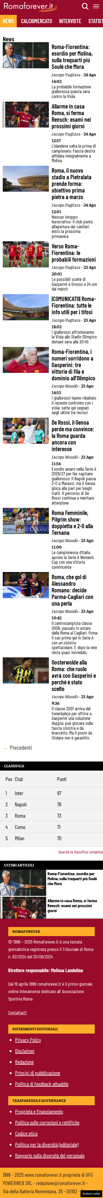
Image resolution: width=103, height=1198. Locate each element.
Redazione (24, 1061)
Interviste (70, 21)
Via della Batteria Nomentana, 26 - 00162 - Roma (47, 1191)
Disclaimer (25, 1050)
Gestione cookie (91, 1193)
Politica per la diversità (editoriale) (46, 1144)
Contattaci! (17, 1012)
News (8, 21)
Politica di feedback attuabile (41, 1083)
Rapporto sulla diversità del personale (50, 1155)
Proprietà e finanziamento (39, 1111)
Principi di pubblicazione (37, 1072)
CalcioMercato (36, 21)
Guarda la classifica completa (81, 851)
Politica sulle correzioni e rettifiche (47, 1122)
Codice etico (26, 1133)
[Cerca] (85, 6)
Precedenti (17, 747)
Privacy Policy (28, 1039)
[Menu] (96, 6)
